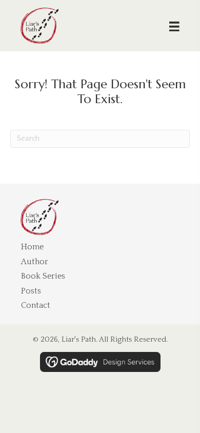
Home (32, 246)
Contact (35, 305)
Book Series (43, 276)
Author (34, 261)
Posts (31, 291)
